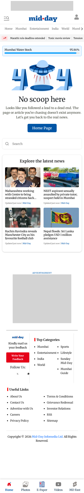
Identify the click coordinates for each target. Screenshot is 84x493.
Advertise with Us (21, 408)
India (40, 359)
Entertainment (46, 353)
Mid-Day (27, 203)
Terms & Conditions (60, 396)
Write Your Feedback (18, 357)
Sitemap (52, 420)
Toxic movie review (59, 38)
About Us (16, 396)
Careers (15, 414)
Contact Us (17, 402)
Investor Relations (59, 408)
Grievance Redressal (60, 402)
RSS (49, 414)
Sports (65, 346)
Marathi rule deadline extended (27, 38)
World (41, 365)
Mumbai (43, 346)
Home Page (42, 128)
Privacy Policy (19, 420)
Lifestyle (66, 353)
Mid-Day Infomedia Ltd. (47, 436)
